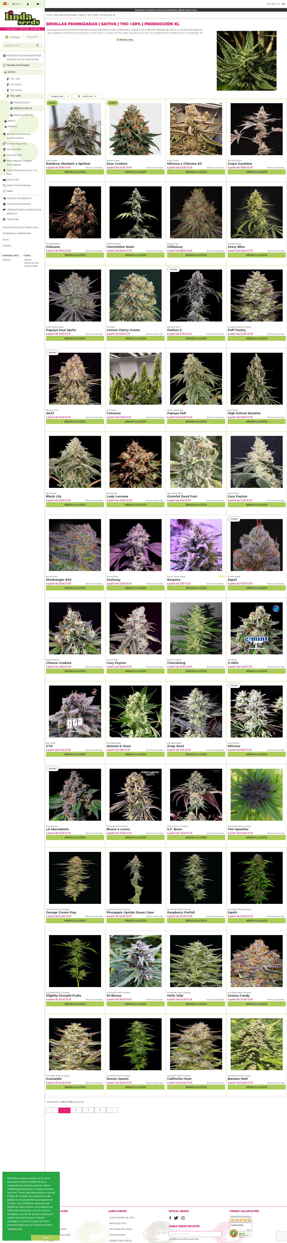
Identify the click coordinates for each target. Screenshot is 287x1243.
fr (278, 4)
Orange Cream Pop (61, 912)
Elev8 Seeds (112, 493)
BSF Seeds (232, 660)
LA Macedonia (57, 829)
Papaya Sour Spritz (61, 330)
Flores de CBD (14, 155)
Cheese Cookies (58, 663)
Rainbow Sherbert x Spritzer (68, 163)
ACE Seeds (111, 410)
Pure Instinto (233, 743)
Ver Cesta (32, 37)
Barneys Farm (52, 410)
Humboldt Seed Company (239, 327)
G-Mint (233, 663)
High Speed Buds (175, 493)
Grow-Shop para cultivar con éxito (22, 172)
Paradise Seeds (234, 244)
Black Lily (53, 496)
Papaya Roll (176, 413)
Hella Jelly (175, 995)
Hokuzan (53, 247)
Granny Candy (239, 995)
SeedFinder (13, 219)
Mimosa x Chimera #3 (184, 163)
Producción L (22, 102)
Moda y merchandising (18, 185)
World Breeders (235, 160)
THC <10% (15, 79)
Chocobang (176, 663)
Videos (7, 245)
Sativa (82, 15)
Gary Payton (237, 496)
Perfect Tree (172, 244)
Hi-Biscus (114, 995)
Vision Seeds (51, 160)
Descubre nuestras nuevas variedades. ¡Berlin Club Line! (166, 10)
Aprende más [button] (15, 1229)
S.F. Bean (174, 829)
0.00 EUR (14, 37)
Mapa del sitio (117, 1223)
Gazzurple (54, 1079)
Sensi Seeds (233, 410)
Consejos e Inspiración (17, 233)
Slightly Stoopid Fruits (63, 995)
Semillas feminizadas (66, 15)
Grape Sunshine (240, 163)
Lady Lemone (117, 496)
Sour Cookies (117, 163)
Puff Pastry (237, 330)
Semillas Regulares (16, 143)
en (273, 4)
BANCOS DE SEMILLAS (19, 198)
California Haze (179, 1079)
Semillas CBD (14, 149)
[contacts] (38, 4)
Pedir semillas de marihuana (20, 227)
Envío (52, 1217)
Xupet (232, 579)
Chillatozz (175, 247)
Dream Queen (118, 1079)
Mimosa (234, 746)
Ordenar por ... (59, 96)
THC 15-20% (16, 90)
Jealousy (113, 579)
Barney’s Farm (173, 327)
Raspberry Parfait (181, 912)
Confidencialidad (60, 1234)
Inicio (49, 15)
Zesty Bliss (236, 247)
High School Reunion (244, 413)
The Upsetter (238, 829)
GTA (49, 746)
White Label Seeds (175, 410)
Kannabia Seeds (114, 743)
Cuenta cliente (58, 1229)
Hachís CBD (13, 179)
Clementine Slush (120, 247)
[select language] (6, 4)
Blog (6, 239)
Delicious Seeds (174, 660)
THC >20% (92, 15)
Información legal (120, 1229)
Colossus (114, 413)
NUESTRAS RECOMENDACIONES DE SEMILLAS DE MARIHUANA (24, 57)
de (268, 4)
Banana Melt (238, 1079)
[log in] (27, 4)
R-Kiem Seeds (234, 576)
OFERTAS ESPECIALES (19, 204)
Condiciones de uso (121, 1217)
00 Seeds (111, 327)
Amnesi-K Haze (119, 746)
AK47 (50, 413)
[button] (16, 1238)
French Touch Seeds (176, 576)
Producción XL (107, 15)
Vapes (10, 191)
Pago (52, 1223)
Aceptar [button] (45, 1238)
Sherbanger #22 (58, 579)
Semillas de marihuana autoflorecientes (19, 136)
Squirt (232, 912)
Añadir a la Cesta (75, 171)
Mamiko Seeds (113, 160)
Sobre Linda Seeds (120, 1240)
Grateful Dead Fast (182, 496)
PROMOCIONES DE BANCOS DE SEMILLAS (24, 211)
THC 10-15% (16, 84)
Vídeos (6, 259)
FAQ (51, 1240)
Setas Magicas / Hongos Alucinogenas (19, 162)
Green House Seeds (54, 327)
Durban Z (174, 330)
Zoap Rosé (175, 746)
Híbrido (12, 126)
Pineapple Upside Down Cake (130, 912)
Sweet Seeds (172, 160)
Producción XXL (23, 115)
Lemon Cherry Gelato (123, 330)
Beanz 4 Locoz (118, 829)
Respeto (173, 579)
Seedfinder (87, 96)
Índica (11, 120)
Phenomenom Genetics (117, 826)
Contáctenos (117, 1234)
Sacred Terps (51, 576)
